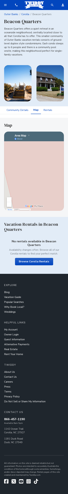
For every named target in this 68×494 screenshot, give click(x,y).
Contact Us (10, 376)
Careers (8, 381)
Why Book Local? (14, 307)
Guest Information (14, 339)
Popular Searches (14, 302)
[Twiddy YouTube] (22, 482)
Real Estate (11, 349)
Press (7, 386)
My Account (11, 329)
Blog (7, 292)
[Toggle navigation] (5, 5)
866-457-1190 (14, 419)
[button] (16, 5)
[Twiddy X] (15, 482)
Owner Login (11, 334)
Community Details (17, 110)
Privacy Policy (12, 396)
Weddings (10, 312)
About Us (9, 372)
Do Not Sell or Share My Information (25, 401)
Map (35, 110)
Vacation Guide (12, 297)
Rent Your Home (13, 354)
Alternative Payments (16, 344)
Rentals (47, 110)
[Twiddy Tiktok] (36, 482)
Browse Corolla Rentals (34, 261)
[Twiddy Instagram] (29, 482)
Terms (7, 391)
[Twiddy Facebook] (7, 482)
